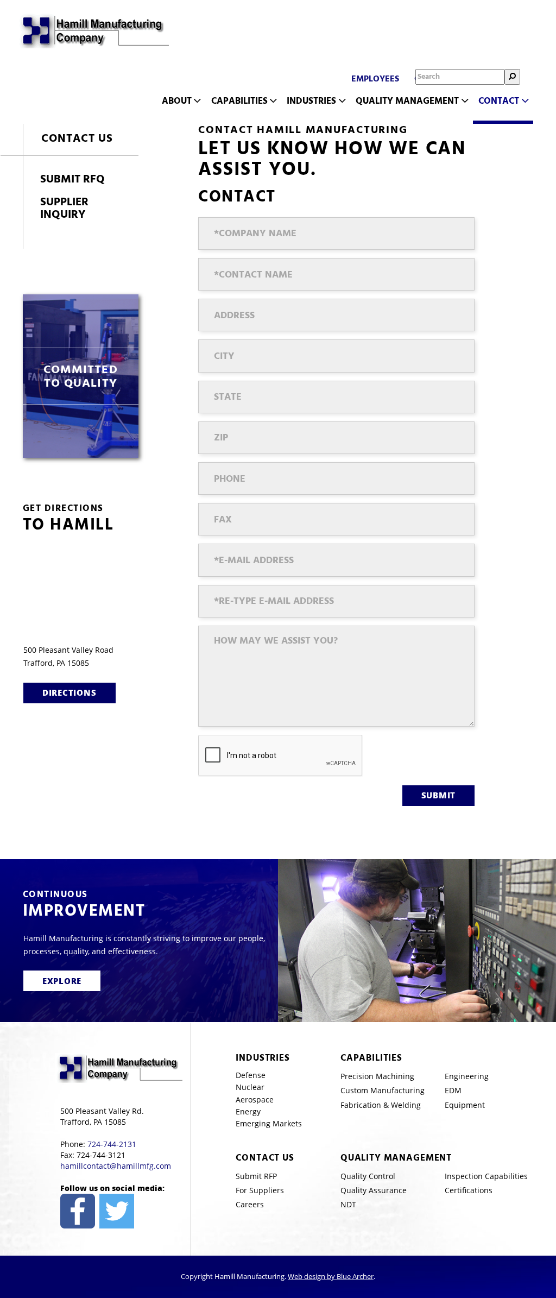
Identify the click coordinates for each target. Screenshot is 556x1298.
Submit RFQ (72, 179)
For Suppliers (260, 1190)
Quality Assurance (373, 1190)
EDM (453, 1090)
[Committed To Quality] (80, 375)
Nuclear (250, 1087)
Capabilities (239, 100)
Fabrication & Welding (380, 1105)
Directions (69, 692)
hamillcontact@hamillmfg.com (115, 1166)
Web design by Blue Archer (331, 1276)
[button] (196, 101)
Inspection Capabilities (486, 1176)
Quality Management (407, 100)
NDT (348, 1204)
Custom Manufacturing (382, 1090)
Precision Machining (377, 1076)
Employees (375, 78)
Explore (61, 981)
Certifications (468, 1190)
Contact (498, 100)
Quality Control (367, 1176)
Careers (250, 1204)
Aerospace (255, 1099)
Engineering (467, 1076)
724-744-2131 (111, 1144)
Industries (311, 100)
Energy (248, 1111)
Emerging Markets (269, 1123)
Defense (251, 1075)
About (177, 100)
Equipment (465, 1105)
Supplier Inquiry (64, 208)
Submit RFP (256, 1176)
